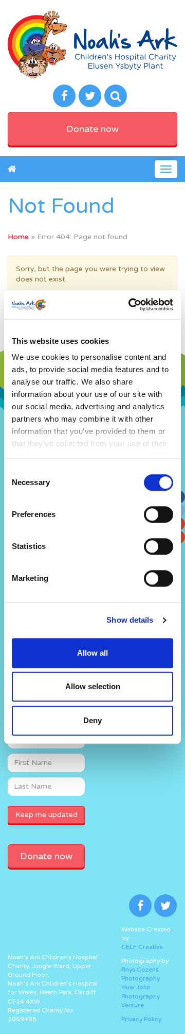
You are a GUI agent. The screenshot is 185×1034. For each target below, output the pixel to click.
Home (18, 236)
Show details (129, 619)
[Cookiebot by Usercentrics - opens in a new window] (130, 304)
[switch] (158, 514)
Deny (92, 720)
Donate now (92, 129)
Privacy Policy (141, 1019)
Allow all (92, 652)
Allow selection (92, 686)
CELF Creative (142, 946)
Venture (132, 1005)
